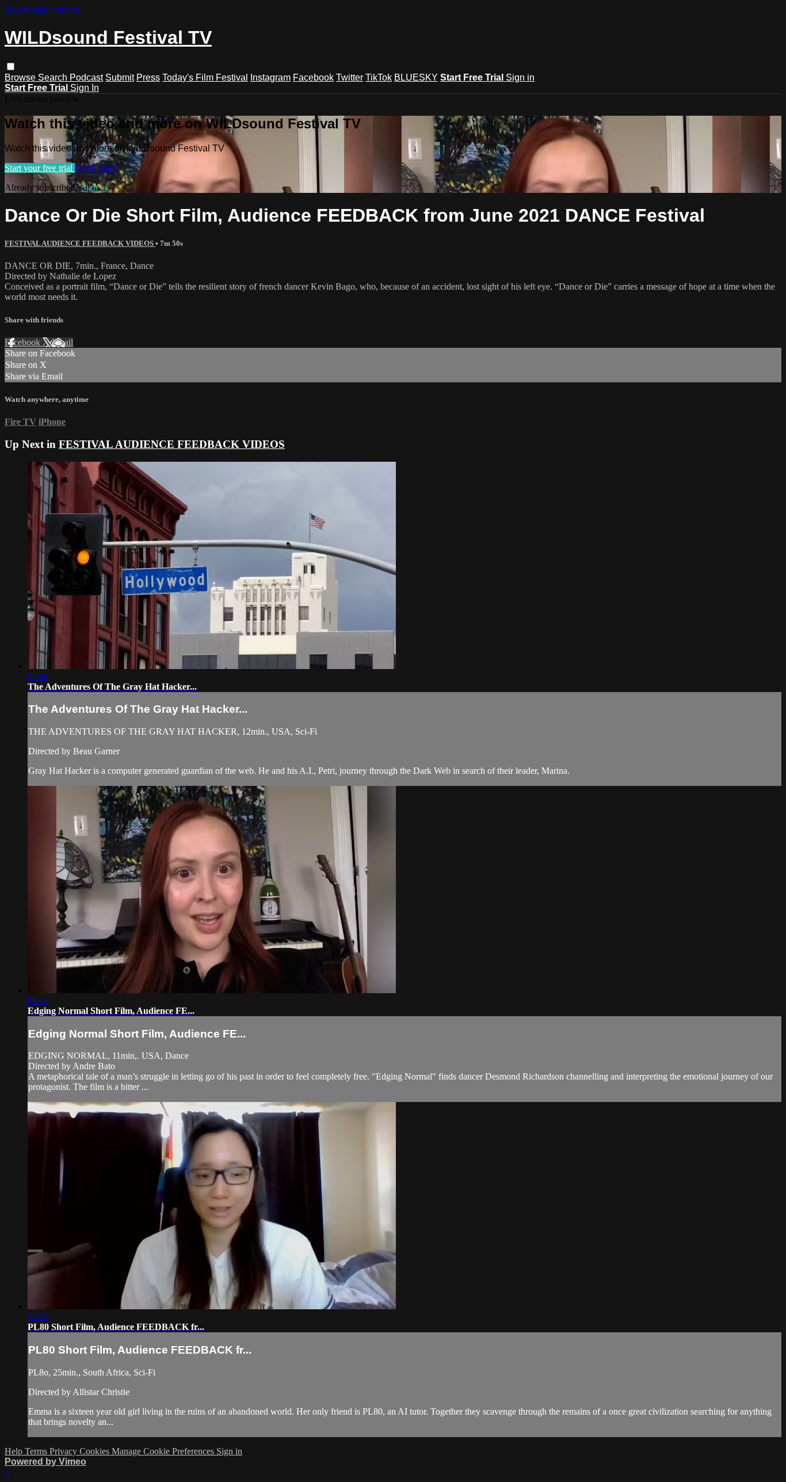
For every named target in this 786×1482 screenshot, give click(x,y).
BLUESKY (416, 77)
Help (15, 1451)
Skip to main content (42, 9)
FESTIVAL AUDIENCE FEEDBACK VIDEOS (80, 243)
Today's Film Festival (205, 77)
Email (62, 342)
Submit (119, 77)
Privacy (64, 1451)
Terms (37, 1451)
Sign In (84, 88)
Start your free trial (40, 168)
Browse (21, 77)
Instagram (270, 77)
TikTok (378, 77)
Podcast (86, 77)
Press (148, 77)
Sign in (520, 77)
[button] (10, 66)
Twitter (349, 77)
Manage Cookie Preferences (164, 1451)
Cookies (95, 1451)
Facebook (313, 77)
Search (54, 77)
